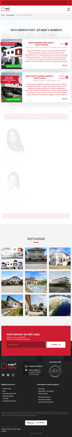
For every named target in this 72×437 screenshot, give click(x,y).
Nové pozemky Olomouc (45, 402)
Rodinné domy (7, 389)
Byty (4, 391)
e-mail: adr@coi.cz (31, 415)
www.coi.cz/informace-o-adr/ (19, 415)
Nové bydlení (10, 15)
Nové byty (41, 389)
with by (36, 433)
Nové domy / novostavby (46, 391)
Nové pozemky (43, 393)
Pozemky (6, 398)
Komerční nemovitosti (9, 393)
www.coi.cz (9, 415)
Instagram (36, 239)
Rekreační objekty (8, 396)
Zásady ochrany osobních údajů (11, 429)
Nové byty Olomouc (44, 397)
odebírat (54, 345)
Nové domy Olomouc (44, 399)
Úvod (3, 15)
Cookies (3, 431)
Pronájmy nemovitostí (9, 401)
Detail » (65, 65)
